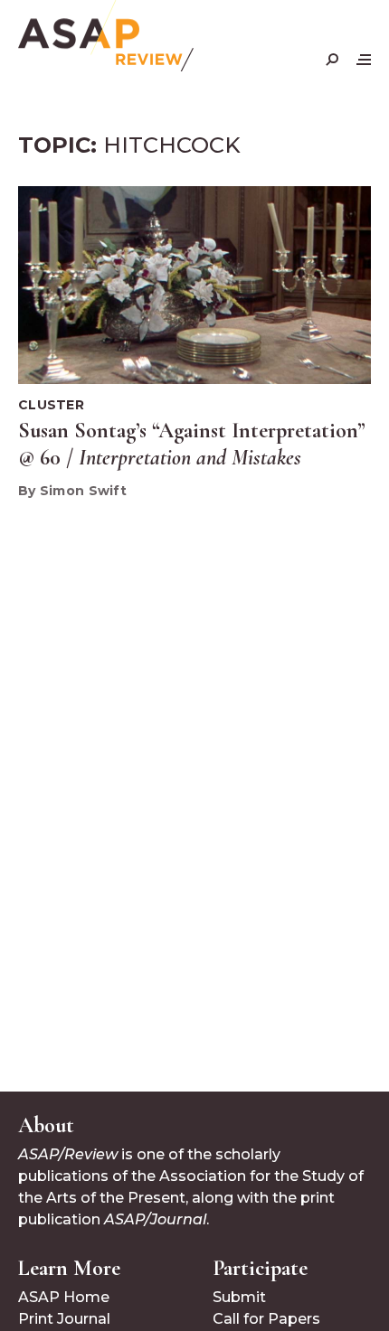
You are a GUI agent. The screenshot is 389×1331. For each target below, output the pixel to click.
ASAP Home (63, 1297)
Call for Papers (266, 1318)
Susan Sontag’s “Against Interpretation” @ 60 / (191, 444)
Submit (239, 1297)
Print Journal (64, 1318)
